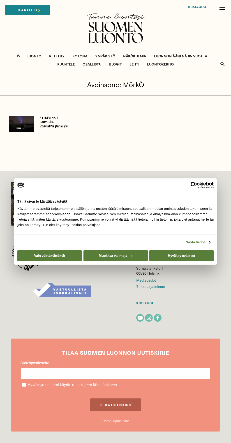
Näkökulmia (134, 56)
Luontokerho (160, 64)
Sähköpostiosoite (34, 363)
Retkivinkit (49, 117)
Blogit (115, 64)
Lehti (134, 64)
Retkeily (57, 56)
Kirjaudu (197, 7)
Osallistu (92, 64)
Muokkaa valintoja (113, 256)
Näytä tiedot (195, 242)
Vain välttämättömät (49, 256)
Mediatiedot (146, 280)
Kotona (80, 56)
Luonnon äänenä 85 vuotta (180, 56)
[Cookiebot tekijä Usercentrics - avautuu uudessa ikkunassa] (194, 185)
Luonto (34, 56)
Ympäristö (105, 56)
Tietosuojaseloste (150, 286)
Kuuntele (66, 64)
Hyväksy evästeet (181, 256)
